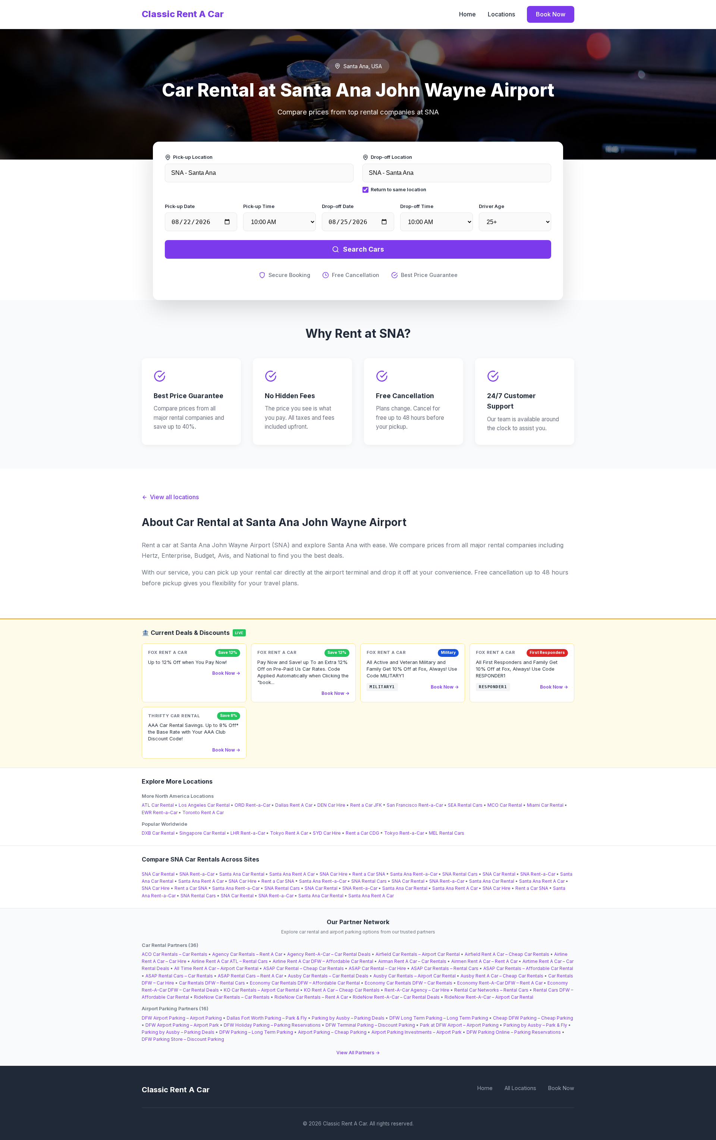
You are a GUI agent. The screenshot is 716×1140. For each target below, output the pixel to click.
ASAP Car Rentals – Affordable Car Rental (528, 968)
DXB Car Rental (158, 833)
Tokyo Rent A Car (289, 833)
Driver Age (491, 206)
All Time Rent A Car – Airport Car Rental (216, 968)
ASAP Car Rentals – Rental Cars (444, 968)
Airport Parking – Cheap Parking (332, 1032)
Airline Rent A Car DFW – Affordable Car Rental (323, 961)
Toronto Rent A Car (203, 812)
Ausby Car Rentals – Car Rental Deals (328, 976)
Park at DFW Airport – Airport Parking (459, 1025)
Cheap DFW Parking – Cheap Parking (533, 1018)
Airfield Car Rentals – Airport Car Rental (418, 954)
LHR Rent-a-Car (247, 833)
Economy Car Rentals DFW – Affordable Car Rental (305, 983)
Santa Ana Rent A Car (292, 874)
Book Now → (226, 673)
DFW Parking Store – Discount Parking (183, 1039)
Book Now (550, 14)
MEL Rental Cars (446, 833)
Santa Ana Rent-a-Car (413, 874)
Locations (501, 14)
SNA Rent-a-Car (196, 874)
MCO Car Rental (504, 805)
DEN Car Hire (331, 805)
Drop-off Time (416, 206)
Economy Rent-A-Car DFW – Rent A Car (500, 983)
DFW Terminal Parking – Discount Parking (370, 1025)
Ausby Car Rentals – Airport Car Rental (414, 976)
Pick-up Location (193, 157)
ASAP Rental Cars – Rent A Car (250, 976)
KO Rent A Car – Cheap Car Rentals (342, 990)
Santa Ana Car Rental (241, 874)
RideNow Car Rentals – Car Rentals (232, 997)
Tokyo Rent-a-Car (404, 833)
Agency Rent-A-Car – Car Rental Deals (329, 954)
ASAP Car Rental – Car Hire (377, 968)
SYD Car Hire (327, 833)
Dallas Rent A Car (294, 805)
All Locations (520, 1088)
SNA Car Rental (158, 874)
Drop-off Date (338, 206)
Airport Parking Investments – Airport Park (416, 1032)
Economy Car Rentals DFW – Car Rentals (408, 983)
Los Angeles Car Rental (204, 805)
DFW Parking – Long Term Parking (256, 1032)
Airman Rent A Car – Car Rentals (412, 961)
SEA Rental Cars (465, 805)
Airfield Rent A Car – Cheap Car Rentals (507, 954)
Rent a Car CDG (362, 833)
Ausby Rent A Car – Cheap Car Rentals (502, 976)
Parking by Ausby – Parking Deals (348, 1018)
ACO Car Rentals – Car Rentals (174, 954)
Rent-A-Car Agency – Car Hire (416, 990)
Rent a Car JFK (366, 805)
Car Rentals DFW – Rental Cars (212, 983)
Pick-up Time (258, 206)
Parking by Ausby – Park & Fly (535, 1025)
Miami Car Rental (545, 805)
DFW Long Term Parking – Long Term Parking (438, 1018)
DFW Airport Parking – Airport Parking (182, 1018)
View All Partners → (358, 1052)
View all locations (174, 497)
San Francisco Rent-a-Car (415, 805)
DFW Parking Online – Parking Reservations (514, 1032)
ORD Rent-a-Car (252, 805)
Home (467, 14)
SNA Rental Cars (460, 874)
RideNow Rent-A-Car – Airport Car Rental (489, 997)
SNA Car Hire (334, 874)
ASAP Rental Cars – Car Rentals (179, 976)
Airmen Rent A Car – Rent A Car (484, 961)
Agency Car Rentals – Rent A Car (247, 954)
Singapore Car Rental (202, 833)
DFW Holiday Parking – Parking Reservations (272, 1025)
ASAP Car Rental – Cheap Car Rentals (303, 968)
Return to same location (398, 189)
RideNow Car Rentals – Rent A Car (311, 997)
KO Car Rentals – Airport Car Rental (261, 990)
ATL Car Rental (158, 805)
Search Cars (363, 249)
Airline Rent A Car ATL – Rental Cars (229, 961)
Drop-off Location (391, 157)
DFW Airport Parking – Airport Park (182, 1025)
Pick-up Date (180, 206)
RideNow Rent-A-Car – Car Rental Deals (396, 997)
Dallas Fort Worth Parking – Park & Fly (267, 1018)
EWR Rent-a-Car (160, 812)
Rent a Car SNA (368, 874)
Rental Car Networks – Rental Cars (491, 990)
